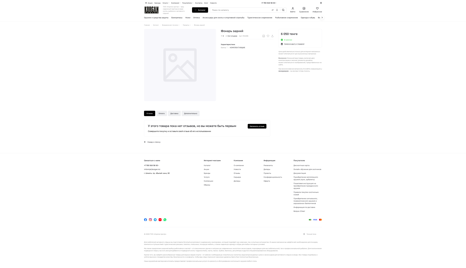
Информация (269, 160)
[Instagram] (150, 219)
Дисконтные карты (302, 165)
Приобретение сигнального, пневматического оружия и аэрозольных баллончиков (305, 200)
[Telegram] (155, 219)
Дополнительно (190, 113)
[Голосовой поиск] (277, 10)
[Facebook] (145, 219)
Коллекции (208, 181)
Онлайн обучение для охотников (307, 169)
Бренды (207, 173)
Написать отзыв (257, 126)
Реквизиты (268, 165)
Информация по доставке (304, 207)
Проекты (267, 173)
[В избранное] (268, 36)
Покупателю (299, 160)
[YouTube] (160, 219)
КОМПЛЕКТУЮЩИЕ (237, 47)
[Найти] (283, 10)
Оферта (267, 181)
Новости (237, 169)
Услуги (207, 177)
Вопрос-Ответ (299, 211)
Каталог (207, 165)
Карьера (237, 177)
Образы (207, 185)
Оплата (162, 113)
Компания (238, 160)
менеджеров (283, 71)
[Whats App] (164, 219)
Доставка (174, 113)
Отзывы (149, 113)
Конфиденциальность (273, 177)
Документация (300, 173)
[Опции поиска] (272, 10)
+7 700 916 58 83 (268, 3)
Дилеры (237, 181)
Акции (206, 169)
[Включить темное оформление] (321, 3)
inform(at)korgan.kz (152, 169)
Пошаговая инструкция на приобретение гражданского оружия (306, 185)
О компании (239, 165)
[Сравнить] (263, 36)
